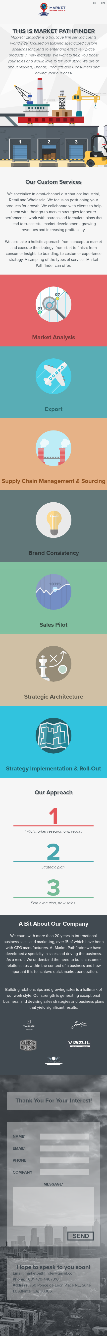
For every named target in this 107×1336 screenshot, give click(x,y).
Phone (19, 1160)
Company (22, 1172)
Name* (19, 1136)
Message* (53, 1184)
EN (103, 3)
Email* (19, 1148)
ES (94, 3)
